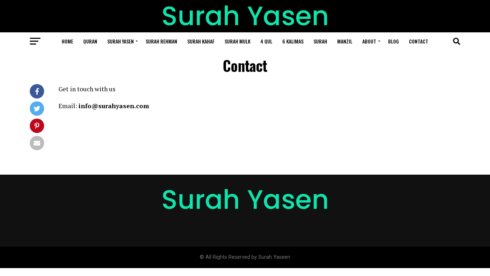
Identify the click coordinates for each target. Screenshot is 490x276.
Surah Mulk (237, 41)
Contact (418, 41)
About (369, 41)
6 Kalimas (292, 41)
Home (67, 41)
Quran (90, 41)
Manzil (344, 41)
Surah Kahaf (201, 41)
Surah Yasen (120, 41)
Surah (320, 41)
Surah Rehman (161, 41)
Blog (393, 41)
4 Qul (266, 41)
